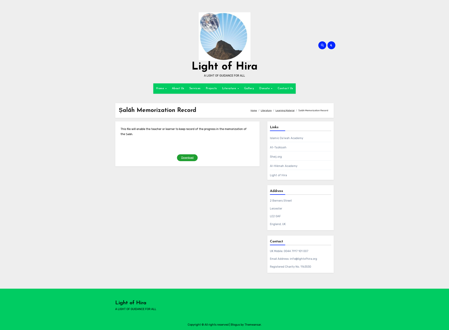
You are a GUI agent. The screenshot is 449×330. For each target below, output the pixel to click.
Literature (229, 88)
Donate (265, 88)
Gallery (249, 88)
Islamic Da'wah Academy (286, 138)
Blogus (235, 324)
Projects (211, 88)
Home (160, 88)
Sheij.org (276, 156)
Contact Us (285, 88)
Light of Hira (225, 67)
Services (194, 88)
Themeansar (252, 324)
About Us (178, 88)
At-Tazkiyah (278, 147)
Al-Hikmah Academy (283, 166)
